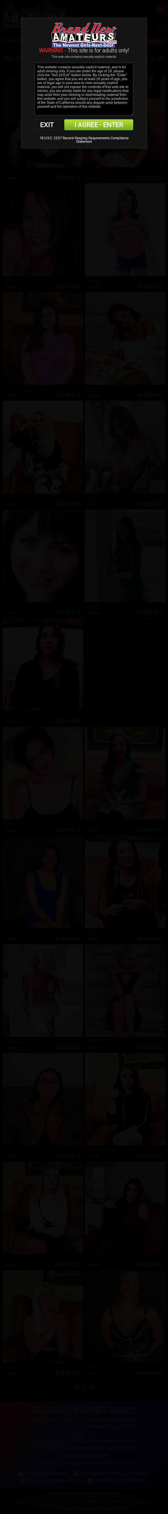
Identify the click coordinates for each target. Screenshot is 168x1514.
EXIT (47, 125)
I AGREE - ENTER (99, 125)
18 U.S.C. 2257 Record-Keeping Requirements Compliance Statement (84, 140)
